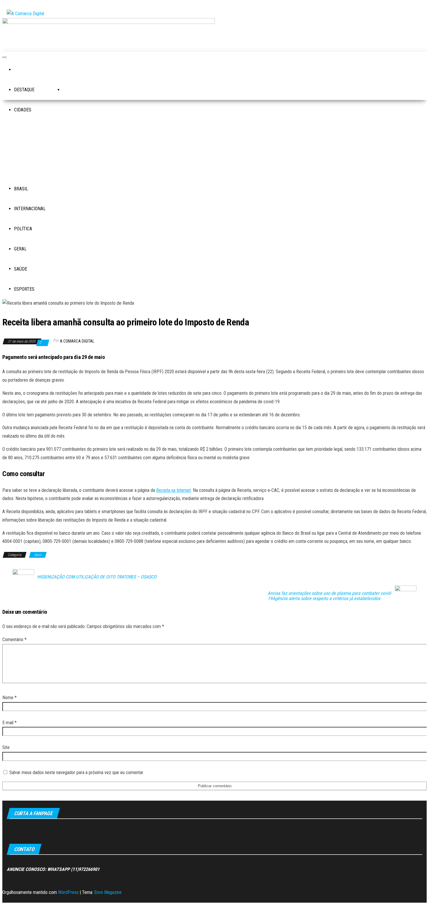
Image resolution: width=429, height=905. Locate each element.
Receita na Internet (173, 490)
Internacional (30, 208)
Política (23, 228)
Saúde (20, 269)
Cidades (22, 110)
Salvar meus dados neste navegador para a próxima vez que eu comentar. (76, 772)
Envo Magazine (108, 892)
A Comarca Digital (77, 341)
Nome (9, 697)
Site (6, 747)
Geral (20, 249)
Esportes (24, 289)
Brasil (21, 189)
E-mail (9, 722)
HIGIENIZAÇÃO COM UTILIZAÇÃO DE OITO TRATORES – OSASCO (96, 577)
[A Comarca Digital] (21, 70)
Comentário (14, 639)
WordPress (68, 892)
